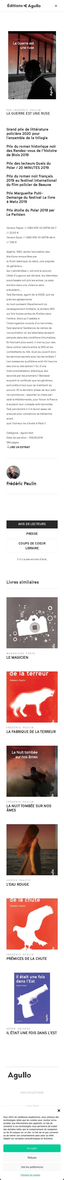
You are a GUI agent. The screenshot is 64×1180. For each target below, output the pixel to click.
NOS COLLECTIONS (32, 1092)
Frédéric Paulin (21, 483)
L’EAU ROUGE (17, 884)
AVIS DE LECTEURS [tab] (32, 524)
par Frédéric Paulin (23, 110)
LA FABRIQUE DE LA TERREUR (31, 732)
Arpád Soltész (18, 1028)
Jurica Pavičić (18, 880)
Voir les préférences (32, 1167)
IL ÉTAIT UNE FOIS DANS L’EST (31, 1033)
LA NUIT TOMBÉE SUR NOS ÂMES (29, 808)
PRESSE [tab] (32, 533)
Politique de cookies (30, 1175)
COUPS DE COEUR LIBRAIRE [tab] (32, 546)
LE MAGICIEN (17, 657)
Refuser (32, 1157)
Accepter (32, 1148)
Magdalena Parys (21, 653)
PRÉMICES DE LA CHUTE (26, 958)
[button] (59, 1110)
